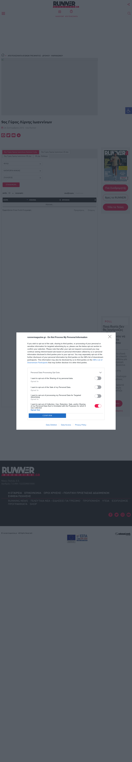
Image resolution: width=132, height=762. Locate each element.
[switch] (98, 378)
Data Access (66, 425)
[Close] (110, 337)
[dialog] (66, 381)
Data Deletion (51, 425)
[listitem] (66, 372)
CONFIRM (47, 416)
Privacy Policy (80, 425)
